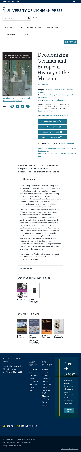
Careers (45, 372)
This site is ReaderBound (69, 449)
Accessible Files (33, 370)
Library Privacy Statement (12, 446)
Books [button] (8, 27)
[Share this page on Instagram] (12, 106)
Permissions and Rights (33, 382)
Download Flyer (26, 98)
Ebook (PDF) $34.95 (52, 132)
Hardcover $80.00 (52, 127)
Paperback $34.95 (53, 121)
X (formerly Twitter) (46, 400)
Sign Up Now (69, 410)
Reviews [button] (27, 268)
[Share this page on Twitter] (17, 106)
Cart (35, 17)
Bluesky (45, 369)
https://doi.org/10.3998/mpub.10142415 (55, 115)
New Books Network (46, 385)
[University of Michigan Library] (10, 426)
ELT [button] (19, 27)
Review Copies (31, 388)
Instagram (46, 378)
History (62, 90)
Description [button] (29, 179)
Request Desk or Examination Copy (52, 148)
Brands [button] (73, 1)
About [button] (26, 35)
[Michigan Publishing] (28, 426)
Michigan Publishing (11, 1)
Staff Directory (45, 394)
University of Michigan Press (56, 100)
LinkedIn (45, 381)
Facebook (45, 375)
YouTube (45, 405)
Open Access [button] (11, 35)
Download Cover (9, 98)
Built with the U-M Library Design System (17, 442)
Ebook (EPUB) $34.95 (52, 137)
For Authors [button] (33, 27)
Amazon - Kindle (67, 143)
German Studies (52, 90)
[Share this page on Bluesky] (22, 106)
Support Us (70, 42)
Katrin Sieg (45, 84)
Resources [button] (52, 27)
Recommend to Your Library (48, 153)
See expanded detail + (46, 111)
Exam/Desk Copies (33, 376)
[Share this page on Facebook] (28, 106)
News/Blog (46, 390)
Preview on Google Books (12, 101)
